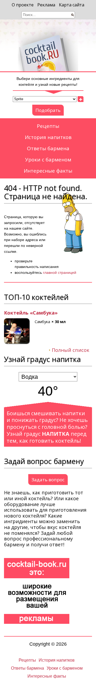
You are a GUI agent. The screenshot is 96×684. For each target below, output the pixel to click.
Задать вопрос (48, 480)
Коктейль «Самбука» (31, 313)
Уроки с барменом (48, 159)
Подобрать (48, 110)
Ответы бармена (48, 148)
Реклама (46, 5)
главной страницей (59, 272)
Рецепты (48, 126)
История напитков (48, 137)
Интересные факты (48, 170)
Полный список (70, 350)
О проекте (23, 5)
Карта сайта (71, 5)
